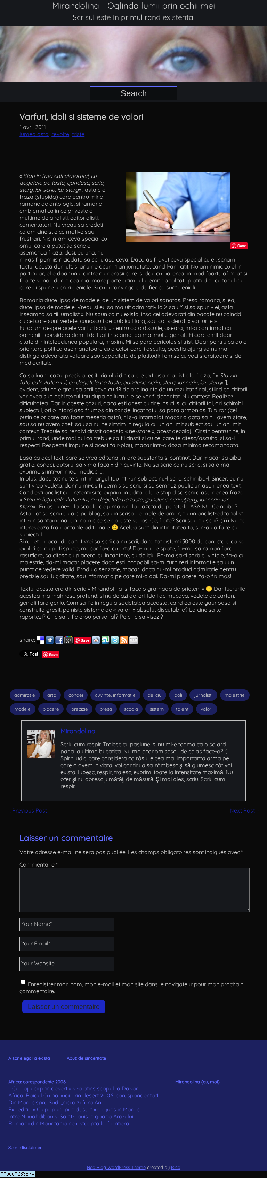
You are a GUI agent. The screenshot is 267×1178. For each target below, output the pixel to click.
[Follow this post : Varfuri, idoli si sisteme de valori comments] (124, 642)
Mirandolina (77, 731)
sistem (157, 709)
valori (206, 709)
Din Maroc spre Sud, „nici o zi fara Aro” (57, 1102)
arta (51, 695)
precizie (79, 709)
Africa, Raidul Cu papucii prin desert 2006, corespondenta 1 (83, 1095)
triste (78, 133)
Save (241, 245)
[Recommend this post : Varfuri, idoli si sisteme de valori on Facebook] (59, 642)
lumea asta (34, 133)
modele (22, 709)
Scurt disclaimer (25, 1147)
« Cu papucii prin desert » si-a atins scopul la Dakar (73, 1088)
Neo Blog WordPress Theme (116, 1167)
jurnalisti (203, 695)
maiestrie (235, 695)
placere (51, 709)
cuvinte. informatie (115, 695)
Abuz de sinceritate (86, 1058)
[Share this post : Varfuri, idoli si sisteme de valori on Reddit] (96, 642)
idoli (177, 695)
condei (75, 695)
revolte (60, 133)
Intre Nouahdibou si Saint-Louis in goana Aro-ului (70, 1116)
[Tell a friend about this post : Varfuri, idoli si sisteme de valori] (133, 642)
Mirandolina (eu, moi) (197, 1082)
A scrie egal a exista (29, 1058)
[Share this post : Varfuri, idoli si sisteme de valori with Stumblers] (105, 642)
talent (182, 709)
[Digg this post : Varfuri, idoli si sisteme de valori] (50, 642)
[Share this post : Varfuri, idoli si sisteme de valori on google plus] (68, 642)
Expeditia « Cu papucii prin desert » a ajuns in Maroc (73, 1109)
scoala (131, 709)
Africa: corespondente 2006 (37, 1082)
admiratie (24, 695)
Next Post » (244, 810)
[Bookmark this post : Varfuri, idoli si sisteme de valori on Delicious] (40, 642)
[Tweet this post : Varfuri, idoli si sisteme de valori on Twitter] (115, 642)
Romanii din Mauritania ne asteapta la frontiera (68, 1123)
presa (106, 709)
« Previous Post (27, 810)
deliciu (155, 695)
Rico (175, 1167)
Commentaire (38, 864)
